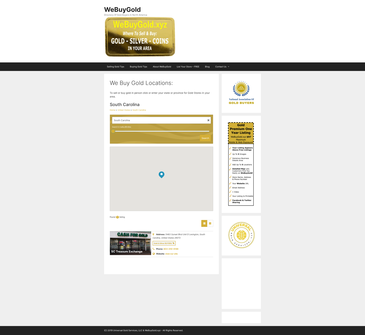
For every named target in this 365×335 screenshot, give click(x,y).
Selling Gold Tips (115, 66)
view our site (171, 253)
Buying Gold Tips (138, 66)
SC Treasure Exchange (126, 251)
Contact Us (220, 66)
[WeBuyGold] (139, 36)
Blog (207, 66)
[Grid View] (210, 223)
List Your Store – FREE (188, 66)
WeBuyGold (122, 9)
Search (205, 138)
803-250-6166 (171, 249)
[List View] (204, 223)
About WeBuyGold (162, 66)
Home (112, 110)
